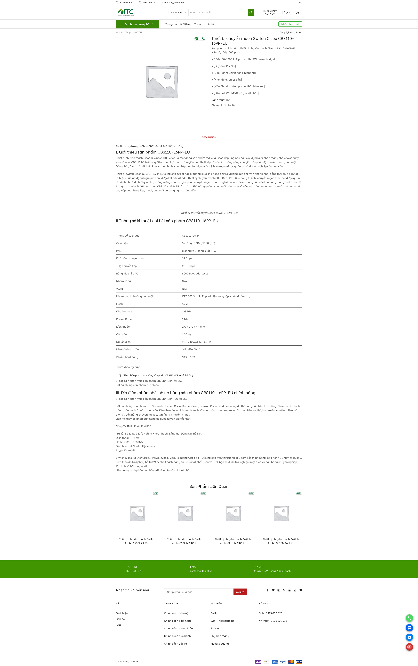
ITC (137, 661)
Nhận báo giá (290, 24)
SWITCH (137, 32)
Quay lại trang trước (291, 32)
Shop (128, 32)
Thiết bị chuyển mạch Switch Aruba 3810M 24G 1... (233, 541)
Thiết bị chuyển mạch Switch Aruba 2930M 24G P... (185, 541)
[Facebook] (222, 105)
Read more (138, 529)
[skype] (233, 105)
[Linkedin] (290, 590)
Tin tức (198, 24)
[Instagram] (279, 590)
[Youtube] (295, 590)
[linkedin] (229, 105)
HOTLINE (132, 566)
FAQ (300, 2)
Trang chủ (171, 24)
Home (119, 32)
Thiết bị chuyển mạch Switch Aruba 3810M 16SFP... (281, 541)
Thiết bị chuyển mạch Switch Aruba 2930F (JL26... (137, 541)
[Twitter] (273, 590)
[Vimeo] (300, 590)
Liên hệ (210, 24)
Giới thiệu (185, 24)
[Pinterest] (225, 105)
